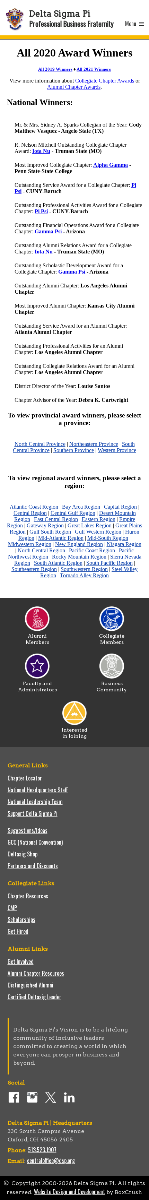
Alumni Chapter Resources (36, 973)
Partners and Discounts (33, 866)
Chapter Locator (25, 778)
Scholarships (21, 919)
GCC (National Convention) (35, 842)
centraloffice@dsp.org (51, 1160)
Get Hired (18, 931)
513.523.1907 (42, 1150)
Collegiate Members (111, 639)
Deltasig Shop (22, 854)
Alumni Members (37, 639)
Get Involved (21, 961)
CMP (12, 908)
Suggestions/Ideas (27, 830)
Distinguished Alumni (30, 985)
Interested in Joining (74, 733)
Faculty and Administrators (37, 686)
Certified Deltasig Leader (34, 997)
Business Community (112, 686)
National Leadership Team (35, 801)
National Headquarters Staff (38, 790)
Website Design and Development (69, 1192)
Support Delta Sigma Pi (33, 813)
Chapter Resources (28, 896)
